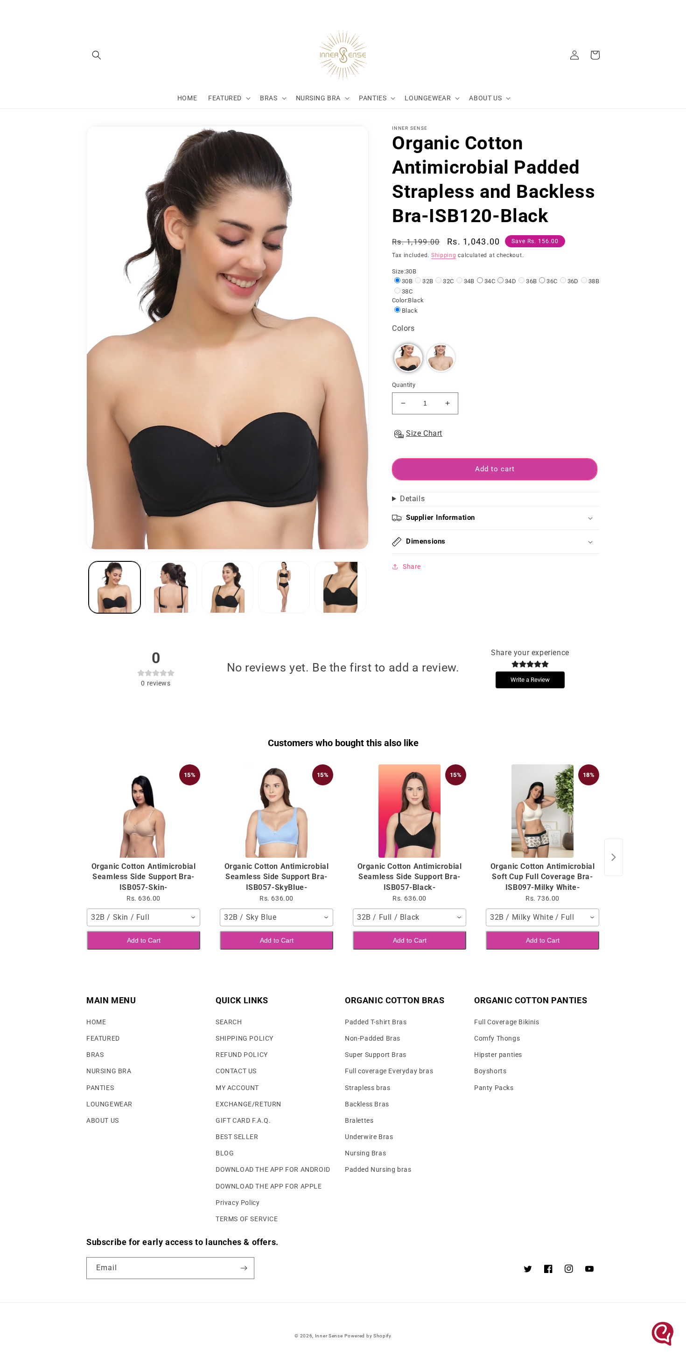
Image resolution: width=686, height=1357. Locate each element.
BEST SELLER (237, 1136)
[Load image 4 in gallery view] (284, 587)
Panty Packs (494, 1087)
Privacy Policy (237, 1202)
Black (410, 310)
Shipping (443, 255)
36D (573, 281)
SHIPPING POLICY (244, 1038)
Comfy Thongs (497, 1038)
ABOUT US (102, 1120)
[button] (96, 55)
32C (448, 281)
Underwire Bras (369, 1136)
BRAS (95, 1054)
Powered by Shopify (368, 1335)
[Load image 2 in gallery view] (171, 587)
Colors (403, 328)
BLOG (225, 1153)
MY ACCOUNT (237, 1087)
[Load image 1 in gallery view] (114, 587)
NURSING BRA (109, 1071)
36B (531, 281)
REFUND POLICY (242, 1054)
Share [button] (412, 566)
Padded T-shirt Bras (375, 1022)
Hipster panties (498, 1054)
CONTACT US (236, 1071)
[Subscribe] (243, 1268)
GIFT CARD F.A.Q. (243, 1120)
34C (489, 281)
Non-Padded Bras (372, 1038)
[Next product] (613, 857)
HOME (96, 1022)
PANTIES (100, 1087)
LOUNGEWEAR (109, 1104)
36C (551, 281)
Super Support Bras (375, 1054)
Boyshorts (490, 1071)
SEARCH (229, 1022)
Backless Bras (367, 1104)
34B (469, 281)
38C (407, 291)
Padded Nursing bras (378, 1169)
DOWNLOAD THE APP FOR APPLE (269, 1186)
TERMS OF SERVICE (247, 1219)
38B (593, 281)
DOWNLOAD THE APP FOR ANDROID (273, 1169)
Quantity (403, 384)
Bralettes (359, 1120)
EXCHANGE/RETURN (248, 1104)
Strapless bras (367, 1087)
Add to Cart (144, 940)
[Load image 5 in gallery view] (340, 587)
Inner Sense (329, 1335)
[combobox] (143, 917)
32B (427, 281)
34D (510, 281)
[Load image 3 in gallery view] (227, 587)
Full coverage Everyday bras (389, 1071)
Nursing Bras (365, 1153)
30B (407, 281)
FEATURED (103, 1038)
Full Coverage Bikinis (506, 1022)
